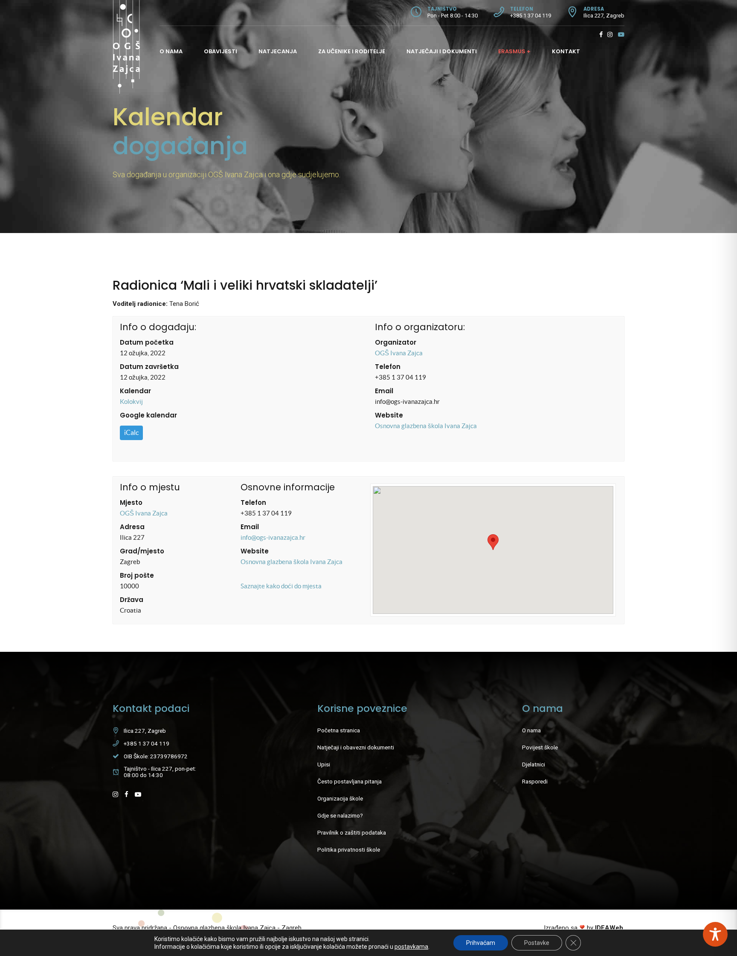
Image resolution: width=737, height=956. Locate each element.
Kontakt (566, 51)
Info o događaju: (158, 327)
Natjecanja (277, 51)
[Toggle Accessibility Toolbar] (715, 934)
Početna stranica (338, 730)
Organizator (395, 342)
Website (389, 415)
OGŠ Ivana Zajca (399, 353)
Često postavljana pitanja (349, 781)
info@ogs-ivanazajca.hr (273, 537)
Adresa (132, 526)
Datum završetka (149, 366)
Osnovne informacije (288, 487)
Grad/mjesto (142, 551)
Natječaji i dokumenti (441, 51)
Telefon (387, 366)
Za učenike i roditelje (351, 51)
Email (384, 390)
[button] (493, 542)
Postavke (536, 942)
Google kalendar (148, 415)
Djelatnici (533, 764)
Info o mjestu (150, 487)
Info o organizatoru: (420, 327)
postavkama (411, 946)
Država (131, 599)
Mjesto (131, 502)
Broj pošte (137, 575)
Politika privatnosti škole (348, 849)
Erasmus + (514, 51)
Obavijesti (220, 51)
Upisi (323, 764)
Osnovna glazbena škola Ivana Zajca (426, 425)
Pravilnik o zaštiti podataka (351, 832)
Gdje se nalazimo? (340, 815)
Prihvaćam (480, 942)
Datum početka (147, 342)
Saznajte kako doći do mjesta (281, 586)
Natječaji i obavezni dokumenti (355, 747)
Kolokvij (131, 401)
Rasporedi (535, 781)
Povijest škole (540, 747)
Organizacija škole (340, 798)
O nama (171, 51)
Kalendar (135, 390)
